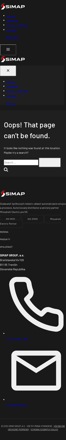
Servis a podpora (16, 25)
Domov (10, 15)
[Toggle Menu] (8, 49)
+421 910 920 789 (16, 338)
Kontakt (11, 29)
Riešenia (11, 20)
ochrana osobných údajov (44, 429)
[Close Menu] (8, 71)
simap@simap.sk (16, 404)
